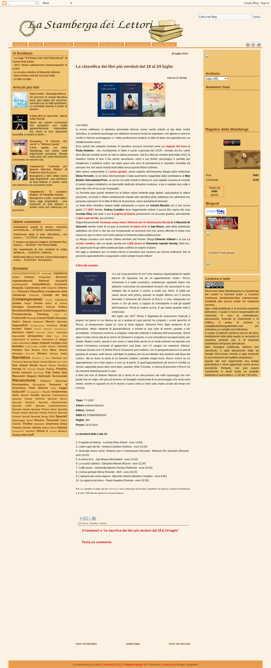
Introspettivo (35, 336)
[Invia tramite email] (82, 518)
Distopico (18, 306)
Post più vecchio (179, 644)
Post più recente (86, 644)
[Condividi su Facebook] (94, 518)
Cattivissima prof (35, 287)
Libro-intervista (20, 343)
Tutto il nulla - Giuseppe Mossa (48, 93)
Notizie (23, 365)
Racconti (18, 376)
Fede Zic (60, 314)
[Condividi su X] (90, 518)
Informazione (60, 329)
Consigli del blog (54, 295)
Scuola (46, 391)
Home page (133, 644)
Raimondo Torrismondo (52, 376)
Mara (53, 349)
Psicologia (38, 372)
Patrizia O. (19, 368)
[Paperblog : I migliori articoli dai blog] (215, 214)
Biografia (17, 287)
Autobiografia (20, 284)
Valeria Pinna (49, 427)
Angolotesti (60, 273)
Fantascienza (22, 314)
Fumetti (41, 318)
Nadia (64, 353)
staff (30, 434)
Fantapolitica (59, 310)
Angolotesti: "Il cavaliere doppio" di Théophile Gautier (48, 193)
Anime (15, 277)
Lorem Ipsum (48, 346)
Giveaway (61, 318)
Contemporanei (27, 299)
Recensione (24, 380)
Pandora (62, 365)
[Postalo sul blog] (86, 518)
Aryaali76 (61, 280)
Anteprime (45, 277)
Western (62, 431)
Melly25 (63, 350)
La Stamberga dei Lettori (87, 664)
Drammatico (34, 306)
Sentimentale (59, 391)
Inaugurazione (37, 325)
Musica (54, 353)
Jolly (48, 336)
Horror (50, 321)
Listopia (56, 342)
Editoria (50, 307)
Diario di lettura (56, 303)
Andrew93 (46, 273)
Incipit (63, 325)
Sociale (34, 395)
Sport (30, 420)
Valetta (62, 427)
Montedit (30, 353)
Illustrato (62, 321)
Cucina (49, 300)
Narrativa (21, 357)
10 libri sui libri (22, 79)
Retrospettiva (20, 384)
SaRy (53, 388)
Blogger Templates (187, 664)
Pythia (56, 372)
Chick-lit (52, 288)
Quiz (64, 372)
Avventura (60, 284)
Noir (14, 365)
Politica (50, 369)
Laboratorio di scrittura (26, 339)
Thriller (27, 423)
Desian (38, 303)
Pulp (48, 372)
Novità (33, 365)
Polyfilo (61, 368)
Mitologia (17, 353)
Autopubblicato (41, 284)
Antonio (61, 277)
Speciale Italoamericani (53, 402)
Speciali (61, 416)
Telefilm (16, 424)
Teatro (63, 420)
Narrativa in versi (41, 358)
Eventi (47, 310)
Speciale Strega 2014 (43, 416)
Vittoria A (42, 431)
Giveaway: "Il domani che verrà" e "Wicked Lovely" (48, 143)
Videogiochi (18, 431)
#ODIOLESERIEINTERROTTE (26, 273)
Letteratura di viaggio (54, 339)
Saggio (63, 387)
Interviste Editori (45, 332)
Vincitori (30, 431)
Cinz (14, 291)
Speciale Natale (21, 409)
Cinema (62, 287)
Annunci (29, 277)
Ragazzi (31, 376)
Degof (27, 303)
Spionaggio (18, 420)
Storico (39, 420)
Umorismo (52, 423)
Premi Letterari (22, 372)
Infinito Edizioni (43, 329)
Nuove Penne (48, 365)
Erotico (62, 306)
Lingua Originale (40, 342)
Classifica (37, 291)
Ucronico (39, 424)
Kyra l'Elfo (61, 336)
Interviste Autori (23, 332)
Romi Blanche (38, 387)
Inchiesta (52, 325)
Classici (23, 291)
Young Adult (19, 434)
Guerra (26, 321)
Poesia (40, 369)
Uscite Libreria (32, 427)
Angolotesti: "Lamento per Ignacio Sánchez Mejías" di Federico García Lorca (48, 169)
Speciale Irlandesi (23, 402)
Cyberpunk (61, 299)
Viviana (53, 431)
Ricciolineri (39, 384)
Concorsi (34, 295)
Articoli (44, 280)
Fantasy (43, 314)
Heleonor (38, 321)
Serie (15, 395)
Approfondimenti (22, 280)
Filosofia (31, 318)
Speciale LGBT (22, 405)
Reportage (61, 381)
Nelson (52, 362)
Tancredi (52, 420)
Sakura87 (19, 391)
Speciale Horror (57, 398)
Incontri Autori (22, 328)
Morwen (42, 353)
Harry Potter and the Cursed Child (34, 75)
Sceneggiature (34, 392)
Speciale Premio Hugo (44, 409)
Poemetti (31, 369)
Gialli (50, 318)
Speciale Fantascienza (54, 395)
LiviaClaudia (32, 346)
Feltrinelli (19, 318)
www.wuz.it (114, 489)
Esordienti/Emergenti (27, 310)
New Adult (62, 362)
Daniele (16, 303)
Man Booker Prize (36, 350)
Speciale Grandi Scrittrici (28, 398)
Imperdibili (20, 325)
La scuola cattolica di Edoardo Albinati (37, 72)
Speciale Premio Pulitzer (43, 412)
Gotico (16, 321)
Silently (25, 395)
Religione (45, 381)
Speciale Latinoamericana (51, 405)
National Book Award (35, 362)
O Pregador (153, 664)
